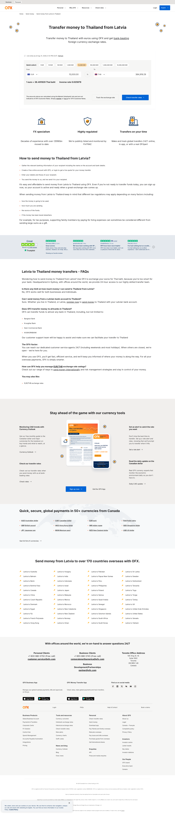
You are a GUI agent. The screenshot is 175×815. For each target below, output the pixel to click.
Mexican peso (64, 530)
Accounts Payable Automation (33, 739)
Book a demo (145, 707)
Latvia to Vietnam (132, 623)
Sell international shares (97, 742)
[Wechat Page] (126, 686)
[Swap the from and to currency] (87, 74)
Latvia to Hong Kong (31, 623)
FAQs (82, 707)
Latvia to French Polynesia (33, 618)
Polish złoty (129, 521)
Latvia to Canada (29, 590)
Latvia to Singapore (98, 609)
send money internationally (66, 369)
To (94, 69)
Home (21, 14)
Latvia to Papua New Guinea (102, 576)
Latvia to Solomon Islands (101, 614)
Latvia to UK (130, 604)
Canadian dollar (63, 521)
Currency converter (62, 719)
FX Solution (26, 729)
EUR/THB (58, 366)
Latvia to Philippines (99, 586)
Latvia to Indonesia (64, 581)
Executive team (127, 766)
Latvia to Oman (63, 623)
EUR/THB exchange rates (33, 383)
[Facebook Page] (113, 686)
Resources (85, 8)
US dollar (128, 530)
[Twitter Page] (121, 686)
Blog (57, 752)
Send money (30, 14)
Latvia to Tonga (131, 595)
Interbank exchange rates (64, 722)
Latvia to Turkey (131, 600)
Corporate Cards (28, 725)
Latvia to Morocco (64, 604)
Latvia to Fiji (28, 614)
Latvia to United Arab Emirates (137, 609)
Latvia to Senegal (98, 604)
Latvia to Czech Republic (32, 600)
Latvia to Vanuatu (132, 618)
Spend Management (29, 735)
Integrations (27, 742)
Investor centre (127, 742)
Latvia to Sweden (132, 576)
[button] (42, 65)
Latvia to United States (134, 614)
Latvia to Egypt (29, 609)
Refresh (60, 56)
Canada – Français (128, 725)
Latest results (126, 745)
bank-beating (121, 38)
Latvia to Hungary (64, 572)
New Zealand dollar (100, 530)
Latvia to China (29, 595)
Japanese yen (28, 530)
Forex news (59, 756)
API (90, 752)
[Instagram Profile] (135, 686)
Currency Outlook (62, 749)
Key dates (125, 749)
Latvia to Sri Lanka (132, 572)
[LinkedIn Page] (117, 686)
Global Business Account (31, 719)
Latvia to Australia (30, 572)
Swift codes (60, 739)
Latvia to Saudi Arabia (99, 600)
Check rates (99, 8)
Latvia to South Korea (99, 623)
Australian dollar (29, 521)
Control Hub (27, 732)
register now (73, 302)
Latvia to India (62, 576)
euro (95, 521)
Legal (124, 722)
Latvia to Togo (130, 590)
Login (54, 707)
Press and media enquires (97, 756)
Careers (125, 769)
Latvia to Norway (63, 618)
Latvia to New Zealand (65, 614)
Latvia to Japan (63, 590)
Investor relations (128, 752)
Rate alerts (59, 732)
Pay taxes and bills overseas (98, 735)
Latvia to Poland (97, 590)
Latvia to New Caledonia (66, 609)
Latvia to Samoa (97, 595)
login (56, 170)
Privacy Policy (127, 732)
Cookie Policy (13, 809)
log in (66, 98)
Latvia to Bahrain (29, 576)
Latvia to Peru (96, 581)
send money (88, 302)
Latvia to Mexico (63, 600)
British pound (28, 525)
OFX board (126, 762)
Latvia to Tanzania (132, 586)
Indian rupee (95, 525)
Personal (18, 2)
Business (8, 2)
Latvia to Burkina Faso (31, 586)
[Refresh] (25, 56)
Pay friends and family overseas (99, 729)
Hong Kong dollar (64, 525)
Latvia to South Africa (99, 618)
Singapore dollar (131, 525)
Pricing (25, 745)
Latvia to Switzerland (133, 581)
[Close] (69, 803)
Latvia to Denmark (30, 604)
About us (125, 719)
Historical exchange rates (64, 725)
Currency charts (61, 735)
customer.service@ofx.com (41, 659)
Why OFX (72, 8)
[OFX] (8, 7)
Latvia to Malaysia (64, 595)
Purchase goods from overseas (99, 739)
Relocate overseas (95, 732)
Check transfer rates (62, 729)
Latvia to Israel (62, 586)
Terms (122, 810)
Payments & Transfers (30, 722)
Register (163, 8)
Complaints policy (128, 729)
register (59, 98)
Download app (94, 725)
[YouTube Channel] (130, 686)
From (28, 69)
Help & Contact (112, 707)
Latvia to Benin (29, 581)
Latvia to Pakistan (98, 572)
